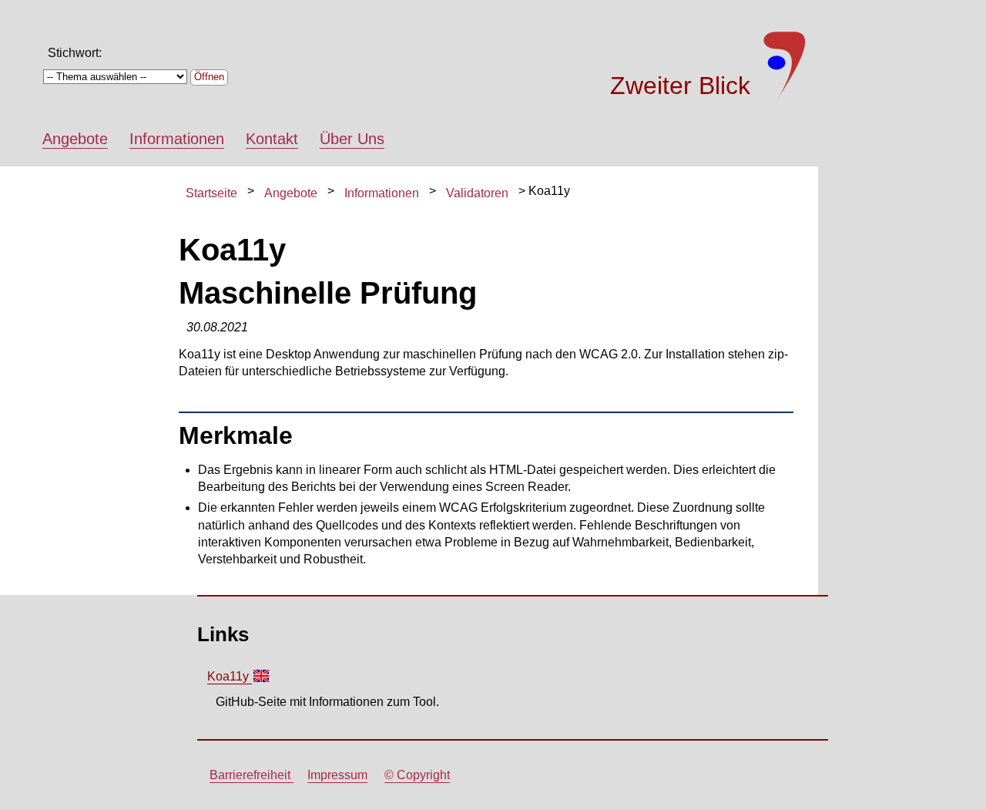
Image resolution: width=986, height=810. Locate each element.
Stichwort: (75, 52)
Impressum (337, 774)
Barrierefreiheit (251, 774)
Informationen (176, 138)
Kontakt (272, 138)
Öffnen (209, 76)
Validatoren (477, 193)
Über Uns (352, 138)
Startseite (211, 193)
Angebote (75, 138)
